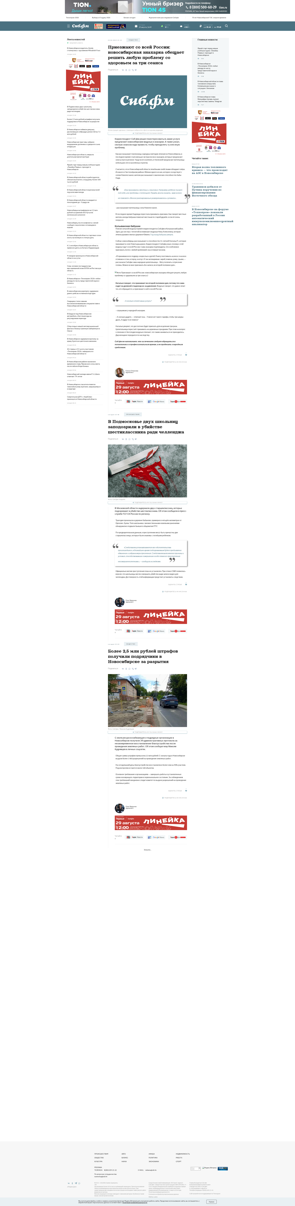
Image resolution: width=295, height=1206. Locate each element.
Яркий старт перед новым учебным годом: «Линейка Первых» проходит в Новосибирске (83, 167)
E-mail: (147, 1170)
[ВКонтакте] (122, 70)
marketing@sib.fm (100, 1176)
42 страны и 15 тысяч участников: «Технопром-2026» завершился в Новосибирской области (80, 351)
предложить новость (76, 43)
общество (133, 40)
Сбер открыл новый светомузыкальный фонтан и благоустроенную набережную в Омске (83, 328)
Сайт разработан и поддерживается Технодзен (204, 1193)
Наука (124, 1161)
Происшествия (101, 1154)
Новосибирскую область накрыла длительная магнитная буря (80, 155)
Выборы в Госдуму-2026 (101, 17)
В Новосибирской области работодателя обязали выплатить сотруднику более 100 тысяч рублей (84, 179)
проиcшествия (133, 414)
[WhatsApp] (129, 70)
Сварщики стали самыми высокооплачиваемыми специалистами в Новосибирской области (83, 303)
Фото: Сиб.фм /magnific (116, 499)
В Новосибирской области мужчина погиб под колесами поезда (83, 191)
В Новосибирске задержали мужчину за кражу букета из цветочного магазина (82, 340)
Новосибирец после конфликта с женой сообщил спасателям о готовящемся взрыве (82, 225)
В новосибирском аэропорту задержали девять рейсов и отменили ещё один (82, 292)
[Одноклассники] (125, 70)
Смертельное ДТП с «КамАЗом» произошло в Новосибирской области (82, 398)
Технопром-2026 (72, 17)
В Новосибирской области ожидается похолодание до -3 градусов (82, 201)
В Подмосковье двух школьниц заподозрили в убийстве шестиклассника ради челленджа (83, 109)
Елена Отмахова (132, 371)
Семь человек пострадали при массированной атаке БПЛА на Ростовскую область (84, 268)
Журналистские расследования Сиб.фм (164, 17)
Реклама (98, 1167)
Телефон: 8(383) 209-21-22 (105, 1170)
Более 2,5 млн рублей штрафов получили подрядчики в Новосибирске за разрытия (83, 120)
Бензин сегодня (129, 17)
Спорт (178, 1161)
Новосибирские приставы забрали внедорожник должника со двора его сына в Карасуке (83, 144)
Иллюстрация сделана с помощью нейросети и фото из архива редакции (135, 130)
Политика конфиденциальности (159, 1192)
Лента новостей (76, 39)
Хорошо (211, 1202)
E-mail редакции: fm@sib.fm (198, 1188)
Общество (99, 1158)
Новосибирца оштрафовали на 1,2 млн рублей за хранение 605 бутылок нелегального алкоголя (82, 212)
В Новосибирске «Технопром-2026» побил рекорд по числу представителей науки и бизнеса (83, 280)
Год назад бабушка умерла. (161, 234)
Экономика (154, 1161)
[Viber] (132, 70)
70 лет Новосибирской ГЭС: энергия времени (209, 17)
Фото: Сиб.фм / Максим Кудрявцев (121, 729)
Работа (179, 1158)
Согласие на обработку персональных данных (164, 1194)
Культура (98, 1161)
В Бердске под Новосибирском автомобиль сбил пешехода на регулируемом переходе (79, 316)
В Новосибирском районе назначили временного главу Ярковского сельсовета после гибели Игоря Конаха (83, 364)
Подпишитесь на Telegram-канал (148, 133)
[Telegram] (135, 69)
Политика (153, 1158)
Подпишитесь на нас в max (175, 362)
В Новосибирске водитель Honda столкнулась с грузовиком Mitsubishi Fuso (83, 49)
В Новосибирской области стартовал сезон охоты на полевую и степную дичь (84, 236)
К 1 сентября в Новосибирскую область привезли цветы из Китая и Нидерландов (83, 246)
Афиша (152, 1154)
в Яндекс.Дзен (72, 1187)
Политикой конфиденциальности (134, 1202)
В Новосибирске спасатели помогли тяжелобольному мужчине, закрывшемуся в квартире (83, 386)
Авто (124, 1154)
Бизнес (125, 1158)
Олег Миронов (131, 601)
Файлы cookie (153, 1197)
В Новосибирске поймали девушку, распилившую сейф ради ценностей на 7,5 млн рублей (83, 131)
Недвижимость (183, 1154)
